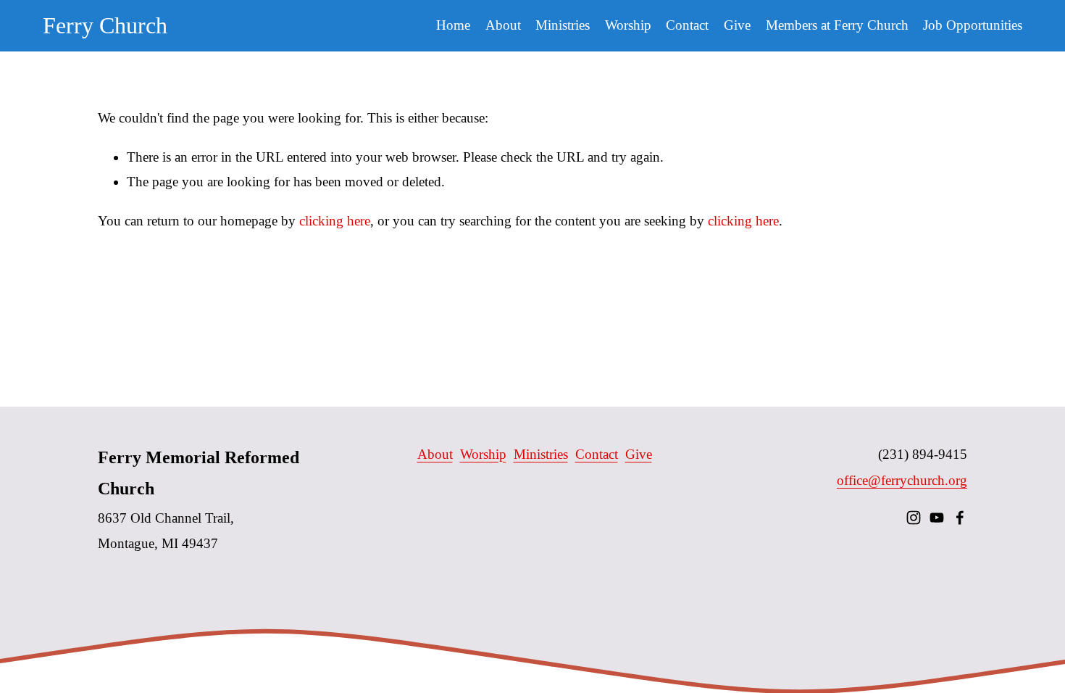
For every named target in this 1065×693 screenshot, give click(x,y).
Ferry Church (105, 25)
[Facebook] (960, 517)
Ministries (541, 454)
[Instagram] (913, 517)
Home (453, 25)
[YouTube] (937, 517)
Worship (483, 454)
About (435, 454)
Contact (687, 25)
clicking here (334, 220)
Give (737, 25)
